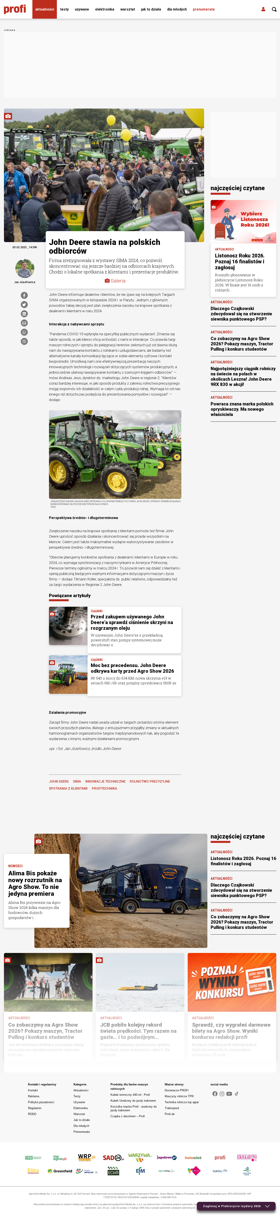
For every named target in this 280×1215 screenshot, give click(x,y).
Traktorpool (172, 1108)
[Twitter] (24, 304)
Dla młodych (177, 9)
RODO (32, 1114)
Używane (82, 9)
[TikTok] (236, 1093)
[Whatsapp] (24, 332)
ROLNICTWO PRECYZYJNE (150, 781)
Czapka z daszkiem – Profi (127, 1116)
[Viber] (24, 341)
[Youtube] (229, 1094)
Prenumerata (204, 9)
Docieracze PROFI (177, 1090)
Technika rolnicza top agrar (182, 1102)
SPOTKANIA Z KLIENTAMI (68, 788)
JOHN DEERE (59, 781)
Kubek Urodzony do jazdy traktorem (133, 1100)
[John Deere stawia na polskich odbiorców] (115, 454)
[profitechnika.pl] (15, 9)
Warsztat (127, 9)
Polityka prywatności (41, 1102)
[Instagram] (222, 1094)
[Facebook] (24, 295)
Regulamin (34, 1108)
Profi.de (170, 1114)
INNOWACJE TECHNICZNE (105, 781)
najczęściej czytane (238, 188)
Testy (64, 9)
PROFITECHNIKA (104, 788)
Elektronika (104, 9)
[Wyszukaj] (274, 9)
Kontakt (33, 1090)
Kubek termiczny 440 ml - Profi (130, 1094)
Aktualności (44, 9)
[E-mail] (24, 322)
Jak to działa (151, 9)
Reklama (33, 1096)
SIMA (77, 781)
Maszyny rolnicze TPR (179, 1096)
